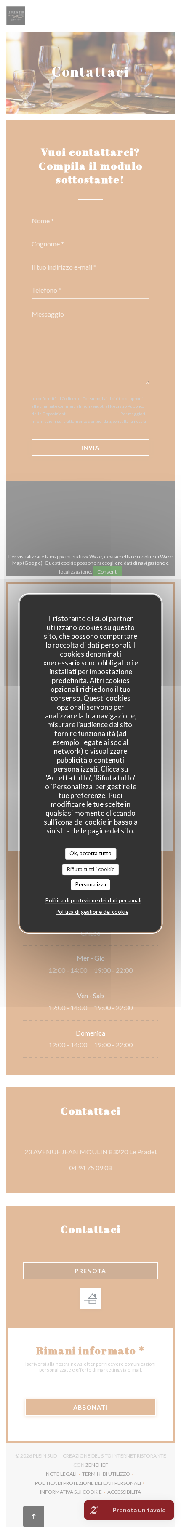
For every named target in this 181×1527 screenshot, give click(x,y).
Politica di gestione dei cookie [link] (92, 911)
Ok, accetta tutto (90, 853)
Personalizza (90, 884)
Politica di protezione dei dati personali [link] (93, 900)
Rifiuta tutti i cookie (90, 869)
